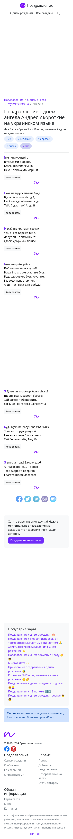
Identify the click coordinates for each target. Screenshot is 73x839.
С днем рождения (21, 13)
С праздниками (14, 775)
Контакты (10, 808)
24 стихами (24, 138)
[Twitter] (27, 499)
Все (9, 138)
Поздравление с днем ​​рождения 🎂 (31, 634)
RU (38, 834)
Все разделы (44, 13)
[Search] (58, 13)
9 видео (11, 146)
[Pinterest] (13, 748)
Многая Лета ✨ (18, 663)
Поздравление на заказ (25, 540)
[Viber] (44, 499)
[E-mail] (53, 499)
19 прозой (44, 138)
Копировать (13, 177)
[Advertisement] (36, 59)
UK (32, 834)
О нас (8, 804)
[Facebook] (19, 499)
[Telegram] (36, 499)
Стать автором (48, 783)
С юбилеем (11, 765)
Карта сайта (12, 799)
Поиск (43, 760)
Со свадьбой (12, 770)
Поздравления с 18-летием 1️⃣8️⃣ (29, 691)
